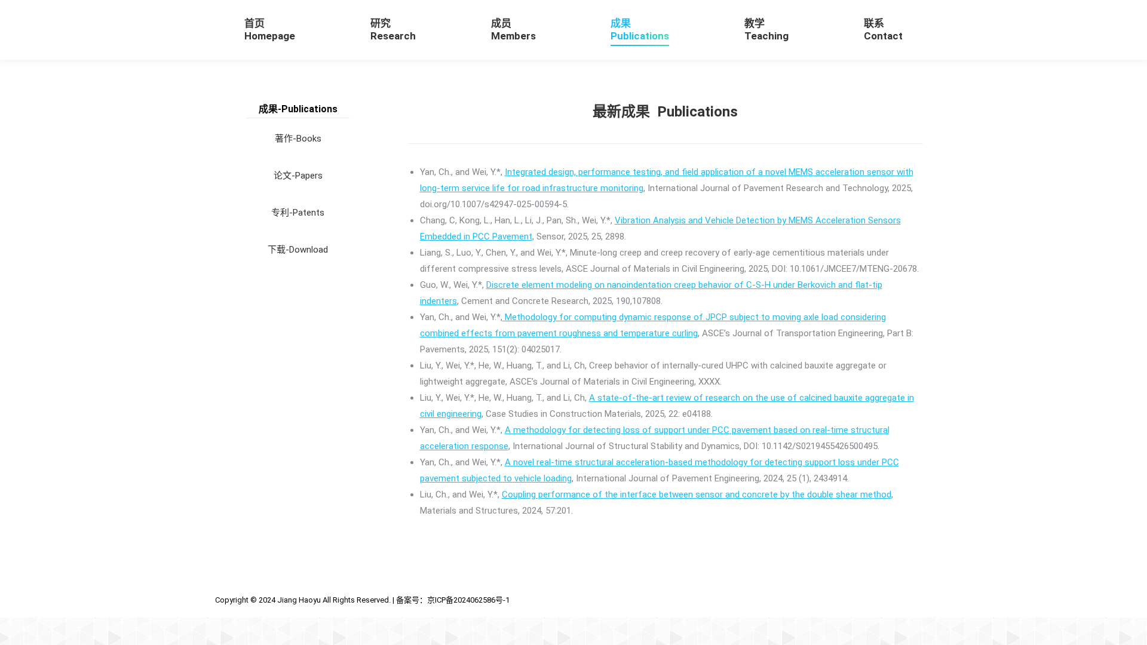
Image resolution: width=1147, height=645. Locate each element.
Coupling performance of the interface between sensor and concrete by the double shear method (696, 494)
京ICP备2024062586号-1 (468, 599)
